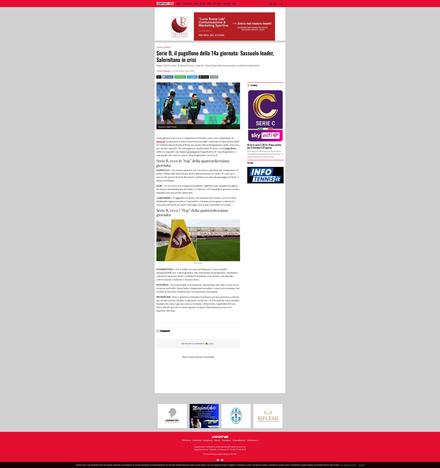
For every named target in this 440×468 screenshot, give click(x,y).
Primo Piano (187, 3)
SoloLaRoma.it (239, 440)
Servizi (217, 440)
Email (215, 77)
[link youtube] (275, 3)
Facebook (168, 77)
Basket (202, 3)
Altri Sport (217, 3)
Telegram (193, 77)
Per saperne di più (348, 465)
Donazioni (226, 440)
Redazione (207, 440)
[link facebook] (271, 3)
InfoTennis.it (252, 440)
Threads (205, 77)
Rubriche (226, 3)
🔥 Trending (252, 85)
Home (178, 3)
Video (234, 3)
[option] (172, 416)
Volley (209, 3)
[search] (281, 3)
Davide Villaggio (164, 71)
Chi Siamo (186, 440)
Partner (250, 162)
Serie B (167, 47)
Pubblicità (197, 440)
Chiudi (361, 465)
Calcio (195, 3)
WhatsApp (181, 77)
